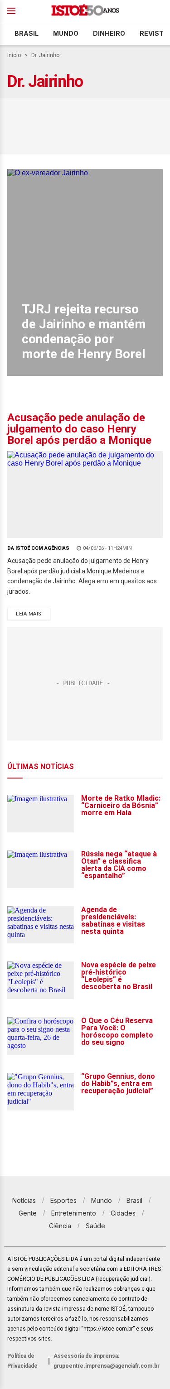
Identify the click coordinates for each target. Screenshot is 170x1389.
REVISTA (154, 33)
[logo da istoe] (85, 11)
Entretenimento (73, 1213)
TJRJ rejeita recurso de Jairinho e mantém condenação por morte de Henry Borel (84, 331)
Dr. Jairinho (45, 55)
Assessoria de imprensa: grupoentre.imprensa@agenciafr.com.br (106, 1361)
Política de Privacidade (22, 1361)
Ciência (60, 1226)
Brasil (27, 33)
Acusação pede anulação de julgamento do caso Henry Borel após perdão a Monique (79, 429)
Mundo (65, 33)
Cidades (123, 1213)
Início (14, 55)
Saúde (95, 1226)
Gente (28, 1213)
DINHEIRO (109, 33)
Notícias (24, 1200)
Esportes (63, 1200)
